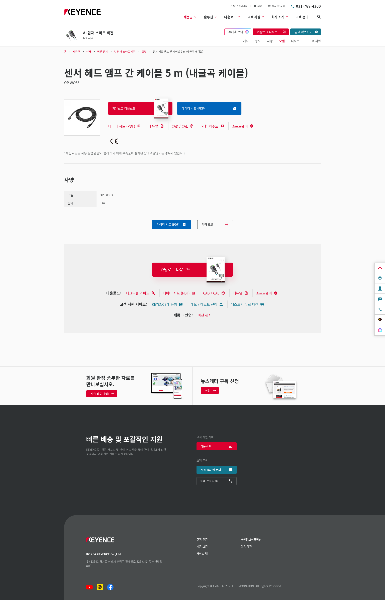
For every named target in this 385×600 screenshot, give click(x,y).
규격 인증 (202, 539)
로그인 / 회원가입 (238, 6)
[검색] (319, 17)
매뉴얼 (153, 126)
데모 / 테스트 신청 (203, 304)
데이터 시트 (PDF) (121, 126)
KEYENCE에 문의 (164, 304)
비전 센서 (205, 315)
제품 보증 (202, 546)
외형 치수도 (209, 126)
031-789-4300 (308, 6)
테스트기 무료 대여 (244, 304)
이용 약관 (246, 546)
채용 (259, 6)
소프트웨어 (240, 126)
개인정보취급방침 (251, 539)
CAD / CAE (180, 126)
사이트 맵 (202, 553)
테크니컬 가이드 (137, 292)
